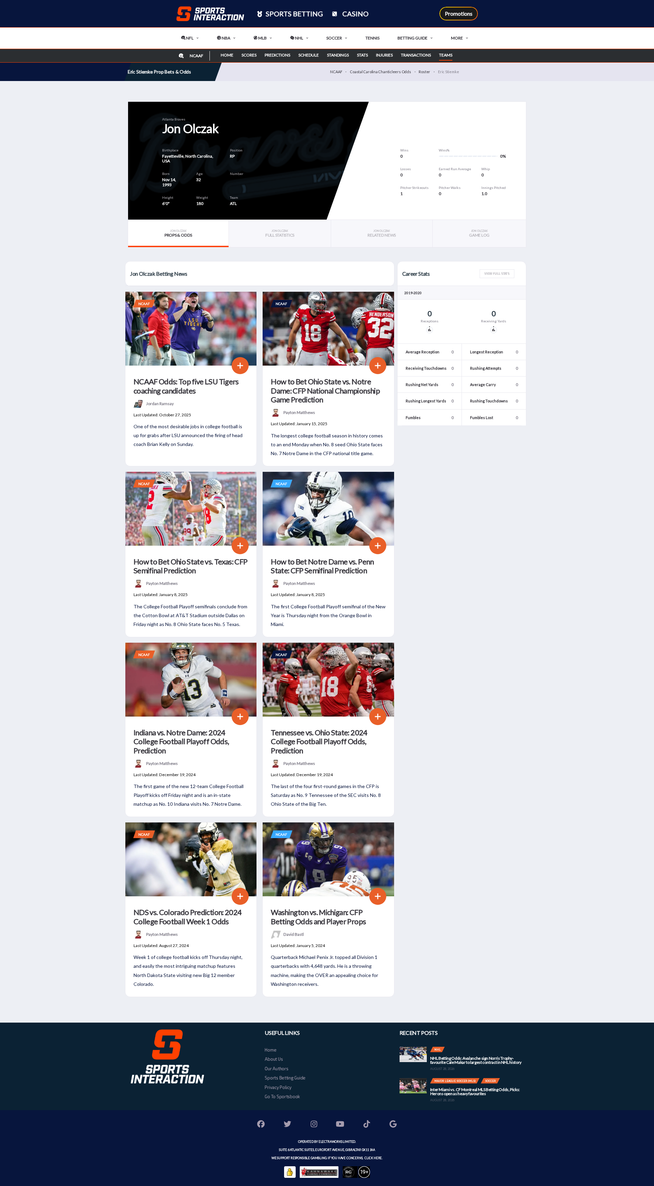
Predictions (277, 55)
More (457, 38)
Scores (249, 55)
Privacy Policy (278, 1087)
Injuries (384, 55)
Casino (355, 14)
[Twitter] (287, 1125)
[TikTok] (367, 1125)
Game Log (479, 233)
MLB (262, 38)
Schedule (308, 55)
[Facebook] (261, 1125)
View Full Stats (497, 273)
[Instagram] (314, 1125)
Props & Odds (178, 233)
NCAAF (336, 71)
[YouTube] (340, 1125)
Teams (445, 55)
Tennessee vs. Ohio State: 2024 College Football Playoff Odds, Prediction (319, 741)
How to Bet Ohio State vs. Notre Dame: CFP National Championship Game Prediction (325, 390)
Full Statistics (279, 233)
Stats (362, 55)
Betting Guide (412, 38)
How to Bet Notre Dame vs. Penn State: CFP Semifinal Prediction (322, 566)
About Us (274, 1059)
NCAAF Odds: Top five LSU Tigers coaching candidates (186, 386)
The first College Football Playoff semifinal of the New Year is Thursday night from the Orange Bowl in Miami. (328, 615)
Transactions (416, 55)
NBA (225, 38)
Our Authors (276, 1068)
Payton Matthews (299, 412)
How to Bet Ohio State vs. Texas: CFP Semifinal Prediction (190, 566)
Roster (424, 71)
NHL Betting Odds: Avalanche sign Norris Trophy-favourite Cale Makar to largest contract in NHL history (475, 1060)
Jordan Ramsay (160, 403)
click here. (373, 1158)
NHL (298, 38)
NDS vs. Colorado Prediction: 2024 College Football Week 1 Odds (188, 917)
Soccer (334, 38)
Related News (382, 233)
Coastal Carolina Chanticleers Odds (380, 71)
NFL (189, 38)
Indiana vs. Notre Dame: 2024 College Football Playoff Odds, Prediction (181, 741)
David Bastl (293, 934)
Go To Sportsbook (282, 1096)
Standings (338, 55)
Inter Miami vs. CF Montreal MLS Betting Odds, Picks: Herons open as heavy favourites (475, 1091)
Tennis (372, 38)
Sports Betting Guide (285, 1077)
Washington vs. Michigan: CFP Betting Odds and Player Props (318, 917)
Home (227, 55)
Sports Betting (293, 14)
